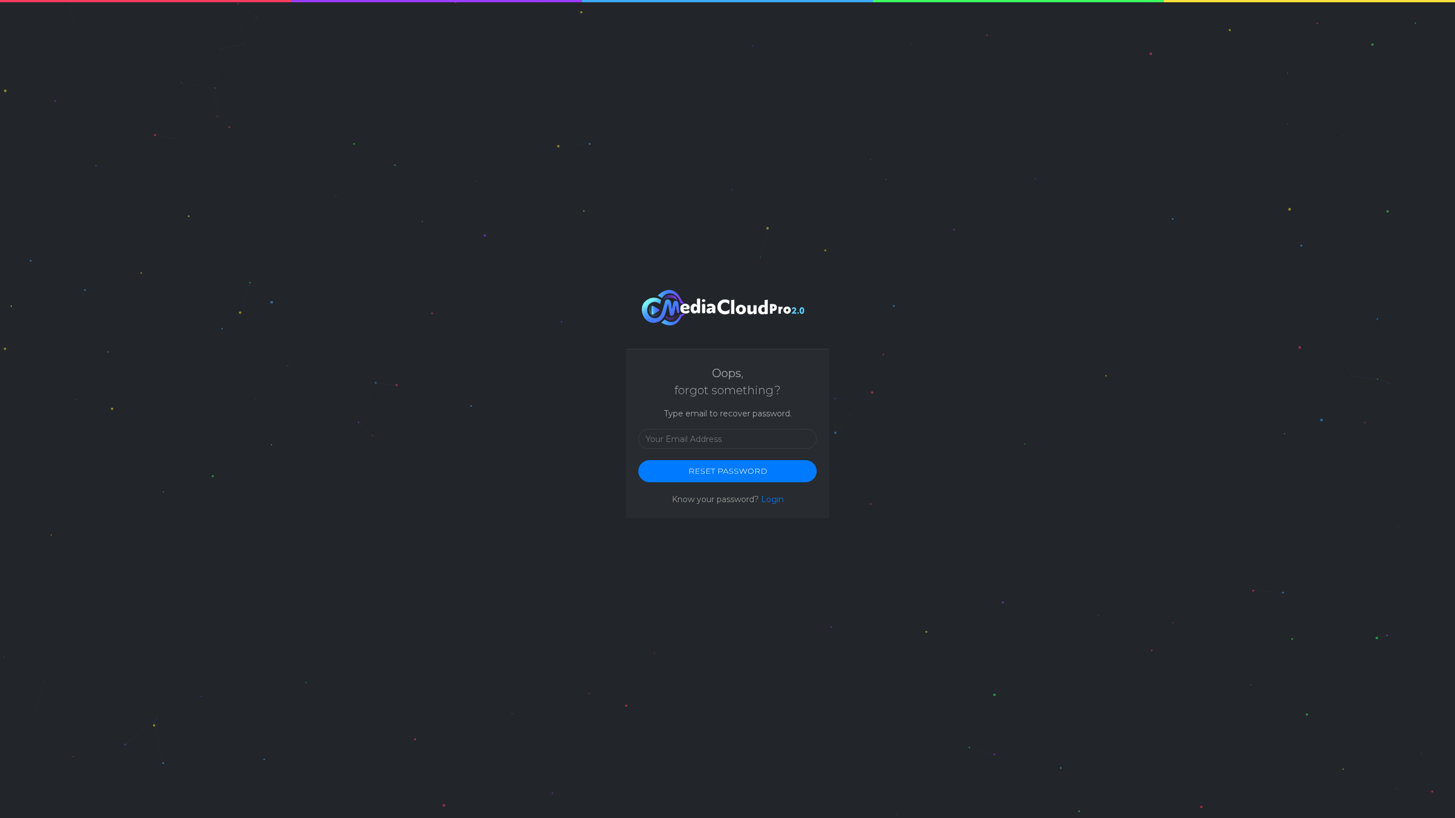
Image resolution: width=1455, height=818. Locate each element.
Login (772, 499)
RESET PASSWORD (727, 471)
